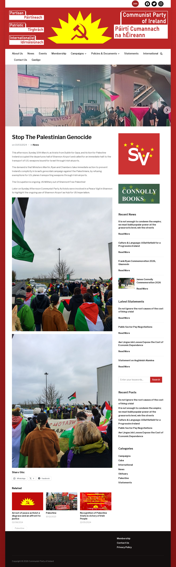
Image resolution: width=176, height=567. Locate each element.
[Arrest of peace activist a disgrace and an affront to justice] (27, 501)
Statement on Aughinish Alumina (136, 360)
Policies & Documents (104, 53)
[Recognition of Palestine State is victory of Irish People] (95, 501)
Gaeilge (36, 59)
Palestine (51, 513)
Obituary (123, 473)
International (150, 53)
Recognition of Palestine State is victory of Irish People (93, 516)
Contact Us (20, 59)
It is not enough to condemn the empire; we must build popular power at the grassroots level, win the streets (139, 224)
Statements (131, 53)
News (30, 53)
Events (43, 53)
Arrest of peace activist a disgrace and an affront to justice (26, 516)
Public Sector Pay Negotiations (135, 327)
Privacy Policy (124, 547)
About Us (17, 53)
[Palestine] (61, 501)
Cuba (121, 460)
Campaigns (77, 53)
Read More (124, 234)
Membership (58, 53)
